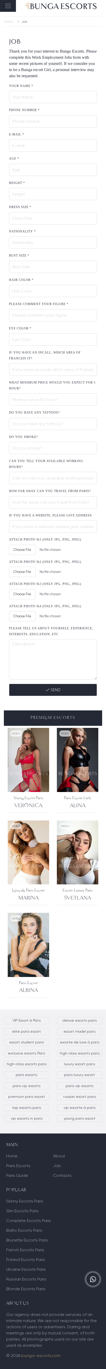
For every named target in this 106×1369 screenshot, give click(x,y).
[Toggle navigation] (8, 6)
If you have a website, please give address (50, 515)
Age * (14, 158)
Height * (17, 183)
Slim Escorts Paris (22, 1210)
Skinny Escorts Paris (24, 1201)
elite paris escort (26, 1031)
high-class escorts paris (80, 1053)
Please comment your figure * (38, 304)
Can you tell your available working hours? (46, 464)
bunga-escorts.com (40, 1355)
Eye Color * (20, 328)
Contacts (62, 1175)
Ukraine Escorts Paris (26, 1269)
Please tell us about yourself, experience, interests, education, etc (51, 631)
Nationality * (22, 231)
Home (8, 21)
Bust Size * (19, 255)
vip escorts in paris (26, 1118)
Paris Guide (17, 1175)
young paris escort (79, 1118)
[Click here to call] (93, 1279)
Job (57, 1165)
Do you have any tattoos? (34, 412)
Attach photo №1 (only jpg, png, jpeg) (45, 539)
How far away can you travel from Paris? (50, 491)
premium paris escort (26, 1096)
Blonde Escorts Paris (25, 1288)
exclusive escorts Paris (26, 1053)
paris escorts (26, 1075)
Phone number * (24, 110)
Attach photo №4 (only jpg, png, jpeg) (45, 606)
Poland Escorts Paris (25, 1259)
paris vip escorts (26, 1086)
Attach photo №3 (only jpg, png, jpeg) (45, 584)
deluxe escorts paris (80, 1020)
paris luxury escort (79, 1075)
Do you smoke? (23, 437)
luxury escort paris (79, 1064)
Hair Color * (21, 280)
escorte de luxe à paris (79, 1042)
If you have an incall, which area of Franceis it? (45, 355)
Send (55, 690)
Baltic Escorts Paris (24, 1230)
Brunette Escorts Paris (27, 1240)
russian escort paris (79, 1096)
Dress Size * (20, 207)
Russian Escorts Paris (26, 1279)
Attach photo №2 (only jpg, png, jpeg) (45, 562)
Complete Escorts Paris (28, 1220)
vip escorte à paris (79, 1108)
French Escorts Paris (25, 1249)
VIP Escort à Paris (27, 1020)
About (59, 1155)
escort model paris (79, 1031)
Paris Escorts (18, 1165)
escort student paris (26, 1042)
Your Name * (21, 86)
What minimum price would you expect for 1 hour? (52, 385)
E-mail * (16, 134)
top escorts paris (26, 1108)
